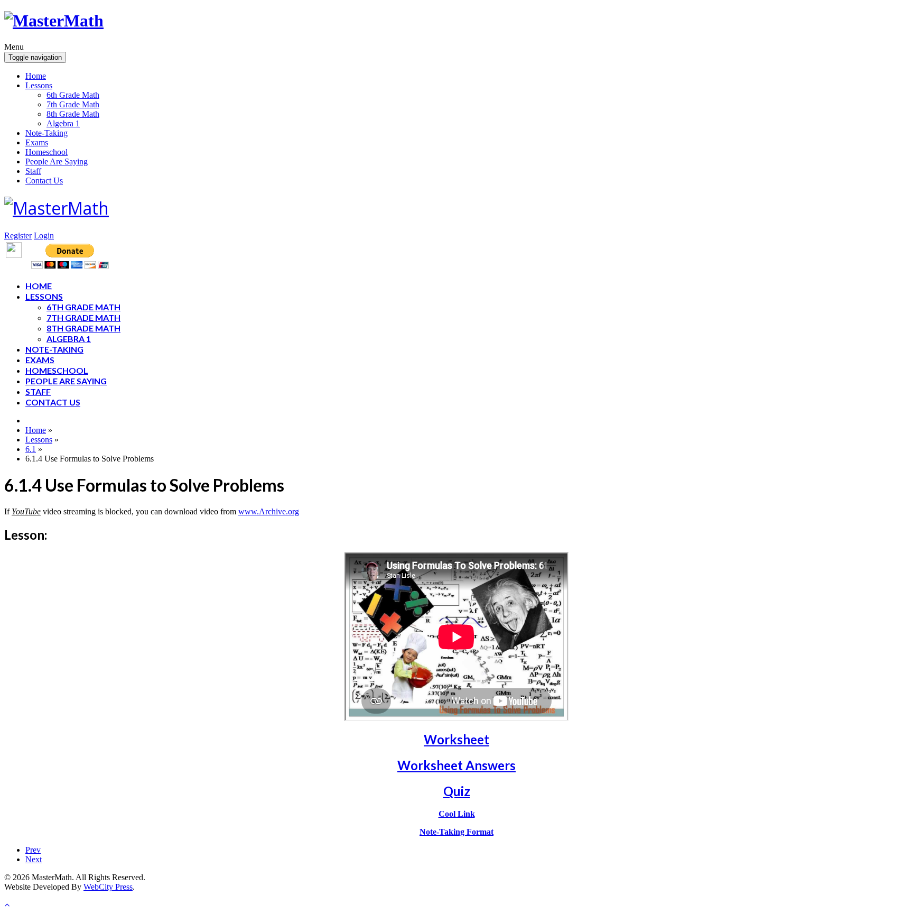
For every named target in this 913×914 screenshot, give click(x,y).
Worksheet (456, 739)
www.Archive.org (268, 511)
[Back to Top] (7, 904)
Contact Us (44, 180)
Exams (36, 142)
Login (44, 235)
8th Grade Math (72, 113)
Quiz (456, 791)
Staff (33, 171)
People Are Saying (56, 161)
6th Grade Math (72, 94)
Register (18, 235)
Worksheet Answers (456, 765)
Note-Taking (46, 132)
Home (35, 75)
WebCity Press (108, 886)
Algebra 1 (63, 123)
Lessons (38, 85)
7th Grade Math (72, 104)
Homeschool (46, 151)
